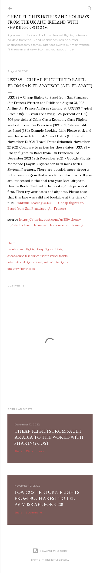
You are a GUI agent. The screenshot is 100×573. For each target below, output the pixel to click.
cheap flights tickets (49, 249)
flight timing (49, 256)
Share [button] (11, 243)
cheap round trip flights (23, 256)
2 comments (34, 512)
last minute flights (55, 262)
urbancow (62, 559)
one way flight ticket (21, 268)
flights (63, 256)
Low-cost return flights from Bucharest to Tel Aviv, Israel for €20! (46, 498)
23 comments (35, 451)
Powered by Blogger (53, 550)
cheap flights (25, 249)
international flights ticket (24, 262)
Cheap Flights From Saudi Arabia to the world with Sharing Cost (48, 437)
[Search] (90, 7)
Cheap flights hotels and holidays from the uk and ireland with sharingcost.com (48, 22)
